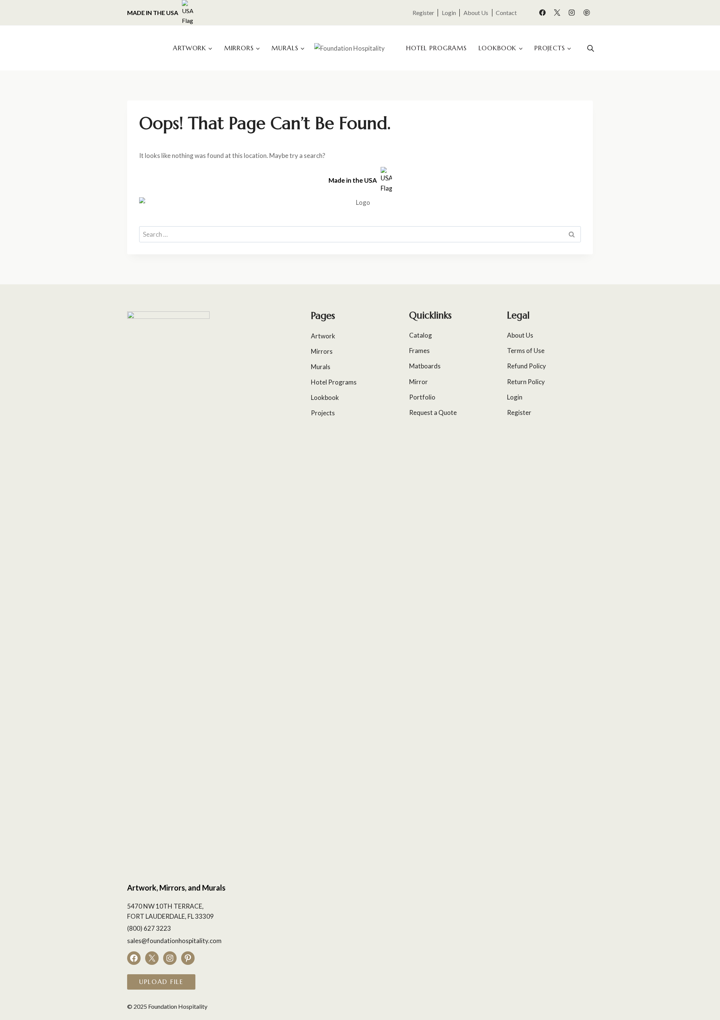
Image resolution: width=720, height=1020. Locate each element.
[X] (557, 12)
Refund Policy (526, 366)
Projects (323, 413)
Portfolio (422, 397)
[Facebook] (542, 12)
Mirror (418, 382)
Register (423, 12)
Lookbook (325, 397)
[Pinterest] (586, 12)
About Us (476, 12)
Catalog (420, 335)
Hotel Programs (436, 48)
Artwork (323, 336)
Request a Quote (433, 412)
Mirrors (322, 351)
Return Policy (526, 382)
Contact (506, 12)
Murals (320, 367)
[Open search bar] (590, 48)
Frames (419, 351)
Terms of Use (525, 351)
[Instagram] (572, 12)
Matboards (425, 366)
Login (449, 12)
